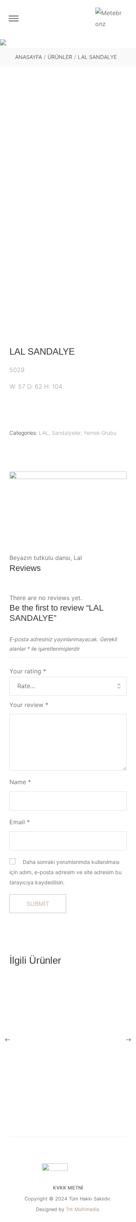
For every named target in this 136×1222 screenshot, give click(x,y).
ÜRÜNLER (60, 57)
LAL (44, 433)
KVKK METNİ (68, 1188)
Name (20, 782)
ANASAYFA (28, 57)
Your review (28, 705)
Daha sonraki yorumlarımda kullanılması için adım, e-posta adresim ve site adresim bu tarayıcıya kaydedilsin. (65, 872)
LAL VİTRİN (68, 1117)
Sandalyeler (66, 433)
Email (19, 822)
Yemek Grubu (99, 433)
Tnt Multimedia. (83, 1210)
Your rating (27, 671)
